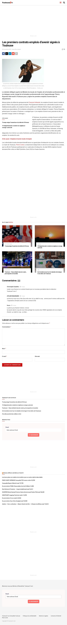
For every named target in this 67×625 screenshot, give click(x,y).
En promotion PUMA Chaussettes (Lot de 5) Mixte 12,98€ (18, 486)
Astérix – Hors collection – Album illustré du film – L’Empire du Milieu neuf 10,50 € (25, 504)
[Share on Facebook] (3, 53)
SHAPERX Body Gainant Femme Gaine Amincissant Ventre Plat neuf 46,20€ (23, 492)
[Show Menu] (60, 2)
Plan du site (5, 617)
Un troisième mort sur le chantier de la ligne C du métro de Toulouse (21, 411)
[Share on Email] (13, 53)
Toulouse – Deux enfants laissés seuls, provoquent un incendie (20, 408)
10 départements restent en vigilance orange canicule (17, 405)
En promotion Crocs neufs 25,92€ (11, 498)
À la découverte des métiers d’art (11, 414)
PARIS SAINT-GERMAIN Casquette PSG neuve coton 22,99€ (18, 480)
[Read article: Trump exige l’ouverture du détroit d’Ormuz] (17, 236)
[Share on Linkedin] (10, 53)
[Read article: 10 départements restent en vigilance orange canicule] (50, 236)
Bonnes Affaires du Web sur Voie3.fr (14, 473)
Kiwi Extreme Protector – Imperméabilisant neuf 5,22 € (17, 489)
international (8, 244)
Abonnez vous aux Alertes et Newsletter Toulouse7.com (17, 586)
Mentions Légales (43, 616)
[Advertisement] (33, 20)
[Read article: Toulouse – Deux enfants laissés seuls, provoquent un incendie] (17, 262)
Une (38, 269)
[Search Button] (64, 2)
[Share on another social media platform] (16, 53)
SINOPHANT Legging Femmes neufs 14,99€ (14, 495)
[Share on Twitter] (6, 53)
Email (7, 427)
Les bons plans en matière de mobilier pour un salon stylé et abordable (22, 477)
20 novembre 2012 (6, 49)
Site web (37, 356)
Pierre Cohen (20, 145)
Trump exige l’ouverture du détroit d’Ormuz (15, 122)
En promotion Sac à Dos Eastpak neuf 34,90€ (14, 501)
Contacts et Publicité (56, 616)
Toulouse (7, 269)
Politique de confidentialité (29, 616)
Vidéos (39, 244)
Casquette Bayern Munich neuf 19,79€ (12, 483)
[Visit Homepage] (7, 3)
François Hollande (34, 102)
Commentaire (6, 327)
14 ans (23, 286)
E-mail (4, 356)
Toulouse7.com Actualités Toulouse (11, 616)
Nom (4, 348)
